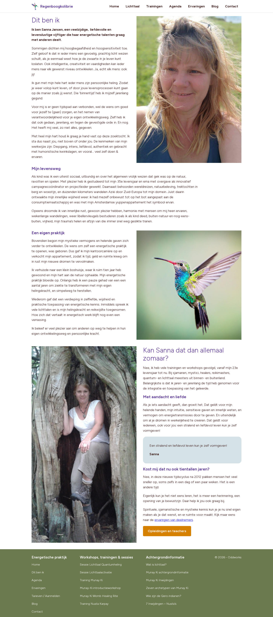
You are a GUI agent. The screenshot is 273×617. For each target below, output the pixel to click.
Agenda (175, 6)
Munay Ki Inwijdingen (160, 580)
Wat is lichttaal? (156, 564)
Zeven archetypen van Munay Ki (167, 588)
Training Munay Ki (91, 580)
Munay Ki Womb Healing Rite (99, 596)
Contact (231, 6)
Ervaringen (196, 6)
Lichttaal (132, 6)
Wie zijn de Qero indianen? (163, 596)
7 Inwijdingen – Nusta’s (161, 603)
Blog (215, 6)
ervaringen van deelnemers (174, 520)
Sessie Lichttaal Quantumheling (101, 564)
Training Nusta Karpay (94, 603)
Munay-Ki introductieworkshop (100, 588)
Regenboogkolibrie (56, 6)
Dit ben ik (38, 572)
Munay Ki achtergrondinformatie (167, 572)
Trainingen (154, 6)
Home (114, 6)
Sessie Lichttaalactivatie (96, 572)
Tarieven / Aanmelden (46, 596)
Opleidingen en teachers (167, 531)
